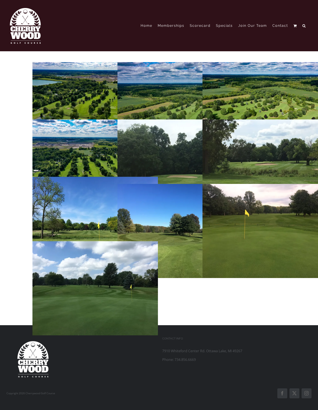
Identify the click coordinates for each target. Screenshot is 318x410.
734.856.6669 (185, 359)
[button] (304, 25)
